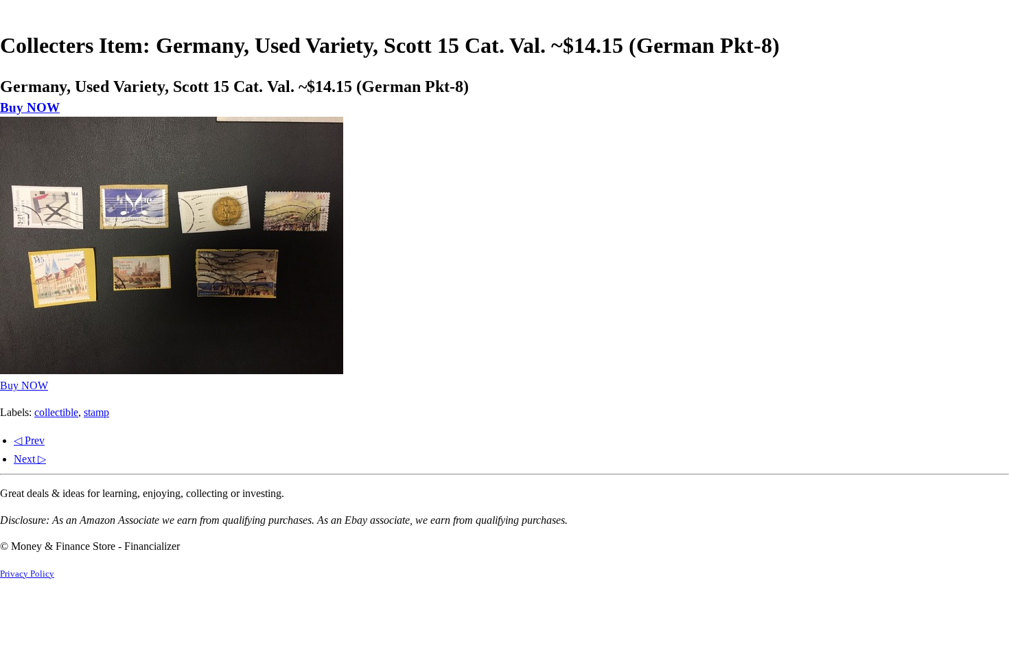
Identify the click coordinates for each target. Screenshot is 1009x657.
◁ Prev (29, 440)
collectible (56, 412)
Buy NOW (30, 107)
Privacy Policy (27, 574)
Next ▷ (30, 459)
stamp (96, 412)
